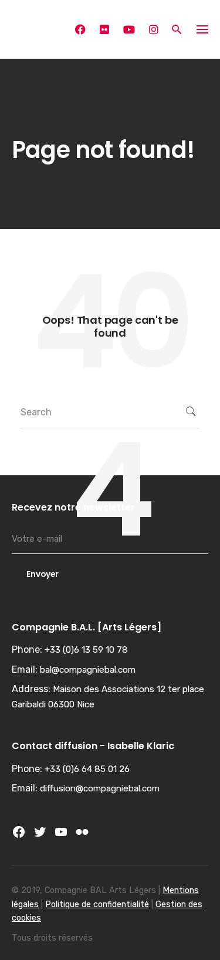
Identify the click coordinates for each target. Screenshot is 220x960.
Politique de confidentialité (97, 904)
